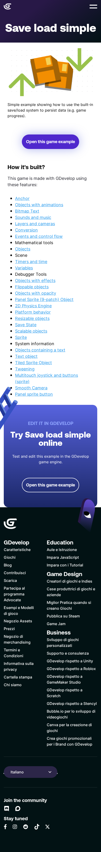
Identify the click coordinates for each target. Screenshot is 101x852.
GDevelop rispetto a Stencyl (72, 703)
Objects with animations (39, 205)
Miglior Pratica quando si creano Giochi (69, 605)
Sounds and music (33, 217)
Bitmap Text (27, 211)
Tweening (25, 369)
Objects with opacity (35, 293)
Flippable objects (32, 287)
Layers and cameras (35, 224)
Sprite (21, 337)
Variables (24, 268)
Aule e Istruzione (62, 549)
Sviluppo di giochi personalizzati (63, 642)
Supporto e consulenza (68, 653)
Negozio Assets (18, 621)
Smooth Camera (31, 388)
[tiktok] (37, 827)
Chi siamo (13, 684)
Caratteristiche (17, 549)
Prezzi (9, 628)
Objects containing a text (40, 350)
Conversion (26, 230)
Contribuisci (15, 572)
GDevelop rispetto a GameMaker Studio (64, 679)
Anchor (22, 198)
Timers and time (31, 261)
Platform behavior (33, 312)
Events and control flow (39, 236)
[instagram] (14, 826)
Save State (25, 325)
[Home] (7, 7)
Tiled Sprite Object (33, 362)
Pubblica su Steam (63, 616)
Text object (26, 356)
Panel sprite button (34, 394)
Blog (8, 565)
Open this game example (50, 141)
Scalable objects (31, 331)
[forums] (18, 808)
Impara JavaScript (63, 557)
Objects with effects (35, 280)
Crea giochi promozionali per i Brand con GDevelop (69, 741)
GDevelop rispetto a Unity (70, 660)
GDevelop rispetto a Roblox (71, 668)
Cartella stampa (18, 677)
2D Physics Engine (33, 306)
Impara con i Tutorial (65, 565)
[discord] (6, 808)
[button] (93, 6)
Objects (22, 249)
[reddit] (25, 827)
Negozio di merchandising (17, 639)
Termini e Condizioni (13, 652)
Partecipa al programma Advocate (14, 593)
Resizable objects (32, 318)
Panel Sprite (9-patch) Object (44, 299)
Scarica (10, 580)
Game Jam (56, 623)
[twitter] (47, 827)
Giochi (10, 557)
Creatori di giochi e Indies (69, 581)
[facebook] (5, 826)
